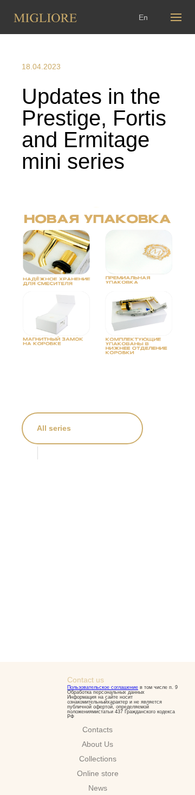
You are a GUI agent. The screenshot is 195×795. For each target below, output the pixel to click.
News (97, 788)
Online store (98, 773)
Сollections (97, 758)
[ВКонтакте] (55, 452)
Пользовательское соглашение (102, 687)
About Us (97, 744)
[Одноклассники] (77, 452)
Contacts (97, 729)
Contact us (85, 679)
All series (54, 428)
